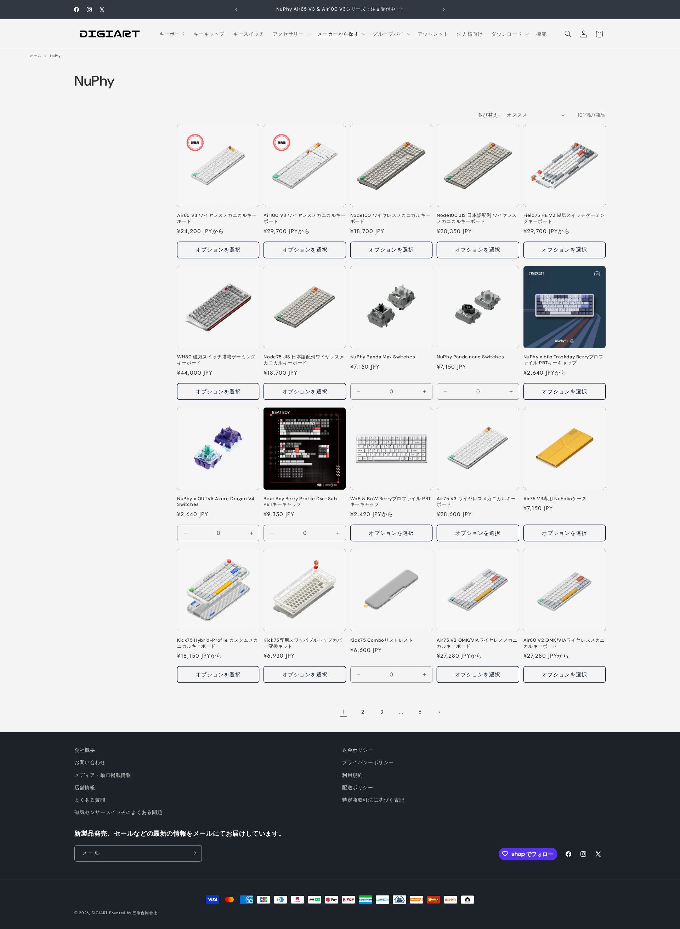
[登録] (194, 853)
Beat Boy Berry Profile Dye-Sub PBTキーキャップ (300, 502)
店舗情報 (84, 787)
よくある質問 (90, 799)
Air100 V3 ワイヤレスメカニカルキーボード (304, 218)
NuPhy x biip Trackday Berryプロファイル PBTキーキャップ (563, 360)
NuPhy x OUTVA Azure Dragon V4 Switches (215, 502)
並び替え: (489, 115)
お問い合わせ (90, 762)
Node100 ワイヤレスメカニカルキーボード (390, 218)
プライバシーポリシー (368, 762)
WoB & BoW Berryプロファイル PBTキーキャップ (390, 502)
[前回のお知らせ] (236, 9)
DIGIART (100, 913)
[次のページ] (439, 712)
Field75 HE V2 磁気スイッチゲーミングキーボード (564, 218)
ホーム (35, 55)
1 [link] (343, 712)
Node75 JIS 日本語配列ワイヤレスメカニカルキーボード (304, 360)
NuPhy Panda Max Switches (382, 357)
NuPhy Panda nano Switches (470, 357)
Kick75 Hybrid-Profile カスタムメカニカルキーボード (217, 643)
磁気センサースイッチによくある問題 (118, 812)
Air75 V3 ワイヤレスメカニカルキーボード (476, 502)
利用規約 (352, 775)
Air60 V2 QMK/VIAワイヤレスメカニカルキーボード (564, 643)
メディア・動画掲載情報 (102, 775)
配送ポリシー (357, 787)
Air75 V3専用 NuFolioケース (555, 499)
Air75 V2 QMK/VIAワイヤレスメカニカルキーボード (477, 643)
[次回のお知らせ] (444, 9)
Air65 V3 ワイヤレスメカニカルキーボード (217, 218)
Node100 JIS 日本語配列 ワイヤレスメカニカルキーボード (477, 218)
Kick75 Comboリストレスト (381, 640)
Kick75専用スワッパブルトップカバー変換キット (303, 643)
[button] (290, 34)
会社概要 (84, 750)
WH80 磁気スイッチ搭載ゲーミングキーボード (216, 360)
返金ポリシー (357, 750)
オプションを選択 (218, 250)
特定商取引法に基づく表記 (373, 799)
